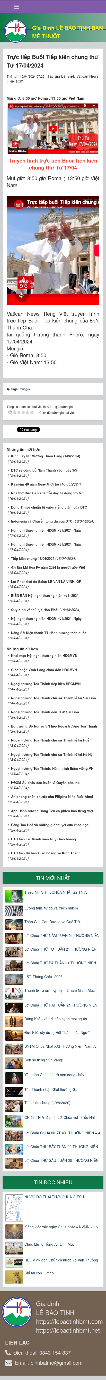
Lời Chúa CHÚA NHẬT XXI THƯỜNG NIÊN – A (62, 1132)
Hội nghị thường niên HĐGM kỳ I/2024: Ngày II (48, 544)
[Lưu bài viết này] (95, 86)
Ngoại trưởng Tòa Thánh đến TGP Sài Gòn (45, 711)
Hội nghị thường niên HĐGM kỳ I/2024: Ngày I (47, 530)
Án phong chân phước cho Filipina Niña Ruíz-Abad (52, 796)
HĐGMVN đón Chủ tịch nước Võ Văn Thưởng (61, 1259)
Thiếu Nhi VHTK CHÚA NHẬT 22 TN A (55, 892)
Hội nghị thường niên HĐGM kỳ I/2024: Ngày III (48, 618)
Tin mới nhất (53, 878)
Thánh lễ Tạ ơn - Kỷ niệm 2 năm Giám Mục (59, 990)
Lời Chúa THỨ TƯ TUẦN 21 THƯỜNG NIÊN (60, 949)
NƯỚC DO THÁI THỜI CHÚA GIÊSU (54, 1196)
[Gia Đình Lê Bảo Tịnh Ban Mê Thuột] (15, 30)
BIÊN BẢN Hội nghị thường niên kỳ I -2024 (44, 595)
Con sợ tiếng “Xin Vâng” (43, 1059)
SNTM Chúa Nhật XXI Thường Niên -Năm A (60, 1046)
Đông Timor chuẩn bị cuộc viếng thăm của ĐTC (49, 507)
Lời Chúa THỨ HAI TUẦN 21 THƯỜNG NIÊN (60, 1005)
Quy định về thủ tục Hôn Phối (34, 609)
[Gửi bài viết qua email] (77, 86)
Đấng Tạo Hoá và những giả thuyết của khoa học (50, 824)
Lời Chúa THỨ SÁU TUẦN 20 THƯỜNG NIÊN (61, 1160)
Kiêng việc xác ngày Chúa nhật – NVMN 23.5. (61, 1226)
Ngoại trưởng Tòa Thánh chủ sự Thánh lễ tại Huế (50, 740)
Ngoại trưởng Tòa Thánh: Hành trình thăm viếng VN (52, 768)
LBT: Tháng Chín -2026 (43, 976)
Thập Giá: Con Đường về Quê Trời (52, 921)
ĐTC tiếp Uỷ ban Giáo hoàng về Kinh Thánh (46, 852)
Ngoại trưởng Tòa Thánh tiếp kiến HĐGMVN (46, 683)
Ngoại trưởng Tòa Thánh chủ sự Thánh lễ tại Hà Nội (52, 754)
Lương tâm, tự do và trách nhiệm (51, 908)
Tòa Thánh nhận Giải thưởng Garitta (54, 1089)
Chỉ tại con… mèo (39, 1272)
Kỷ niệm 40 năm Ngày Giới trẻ (35, 484)
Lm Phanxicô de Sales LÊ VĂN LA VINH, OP (46, 581)
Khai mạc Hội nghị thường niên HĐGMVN (44, 655)
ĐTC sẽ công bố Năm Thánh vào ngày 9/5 (44, 470)
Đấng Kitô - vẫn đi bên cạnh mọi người (55, 1018)
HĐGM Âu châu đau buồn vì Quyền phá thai (46, 782)
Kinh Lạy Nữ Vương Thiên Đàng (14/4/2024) (45, 455)
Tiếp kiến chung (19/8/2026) (47, 1102)
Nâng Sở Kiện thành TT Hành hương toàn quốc (48, 632)
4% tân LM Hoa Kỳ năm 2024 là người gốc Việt (48, 567)
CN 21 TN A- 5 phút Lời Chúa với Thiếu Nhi (59, 1117)
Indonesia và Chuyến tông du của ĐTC (41, 521)
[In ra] (86, 86)
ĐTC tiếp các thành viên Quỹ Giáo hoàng (43, 838)
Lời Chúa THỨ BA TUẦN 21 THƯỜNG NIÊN (60, 962)
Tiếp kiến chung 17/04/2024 (32, 558)
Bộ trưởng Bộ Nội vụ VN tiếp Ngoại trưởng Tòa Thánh (54, 726)
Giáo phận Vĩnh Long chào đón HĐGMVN (44, 669)
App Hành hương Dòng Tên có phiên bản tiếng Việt (52, 810)
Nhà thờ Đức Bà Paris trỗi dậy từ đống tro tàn (47, 492)
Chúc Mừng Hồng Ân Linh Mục (49, 1244)
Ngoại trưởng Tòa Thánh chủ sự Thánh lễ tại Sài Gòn (53, 697)
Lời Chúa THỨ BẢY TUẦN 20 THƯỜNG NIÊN (61, 1146)
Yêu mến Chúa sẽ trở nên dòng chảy (54, 1074)
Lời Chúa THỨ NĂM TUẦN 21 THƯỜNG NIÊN (61, 935)
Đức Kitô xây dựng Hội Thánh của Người (57, 1032)
